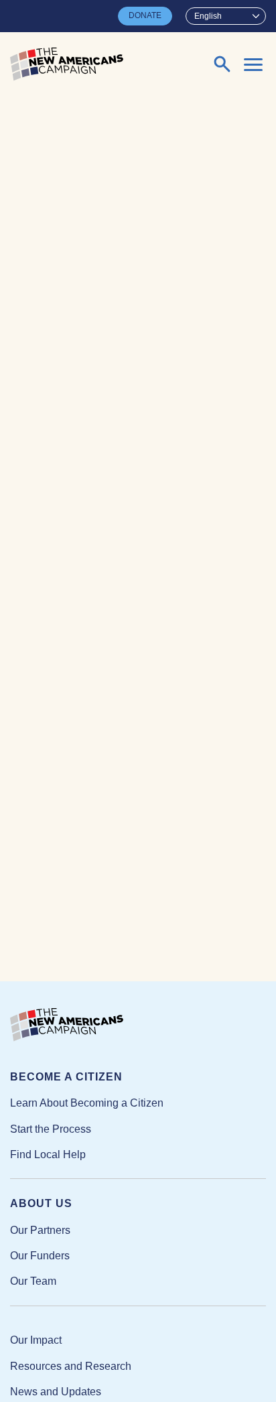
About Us (41, 1203)
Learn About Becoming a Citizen (86, 1103)
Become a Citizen (66, 1076)
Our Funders (40, 1255)
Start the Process (50, 1129)
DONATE (145, 15)
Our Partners (40, 1230)
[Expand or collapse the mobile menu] (253, 64)
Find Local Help (48, 1154)
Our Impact (36, 1340)
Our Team (33, 1281)
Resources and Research (70, 1366)
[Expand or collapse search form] (222, 64)
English (208, 16)
